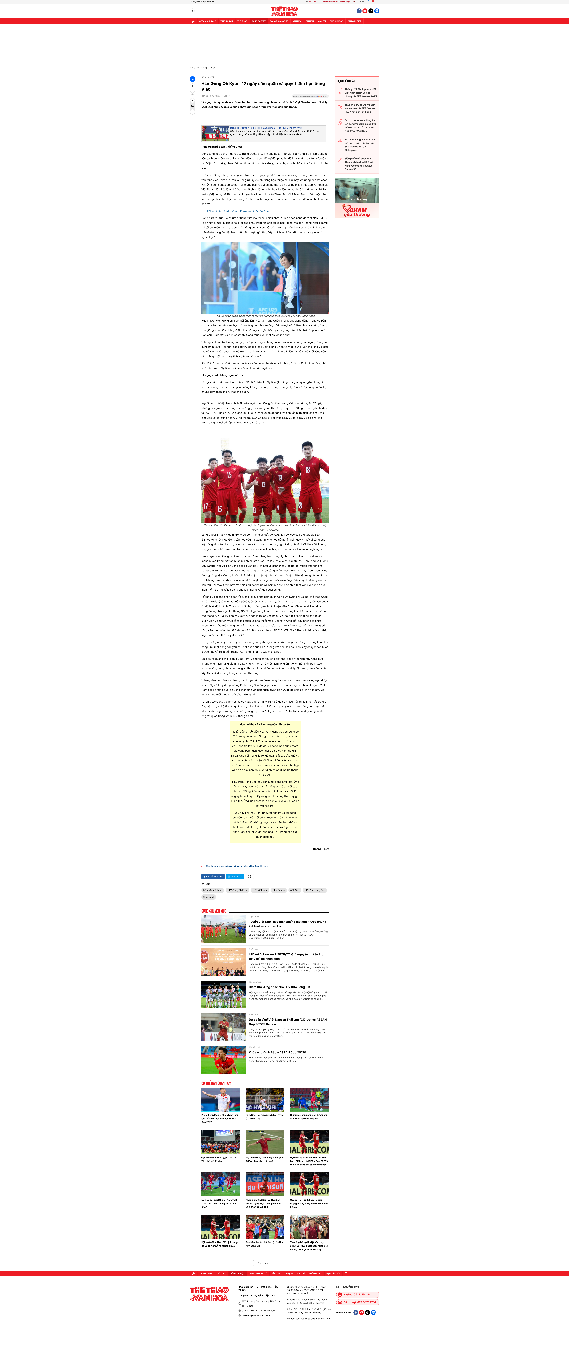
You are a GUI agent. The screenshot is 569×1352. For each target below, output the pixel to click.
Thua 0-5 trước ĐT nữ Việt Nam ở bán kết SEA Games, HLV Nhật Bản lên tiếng (360, 108)
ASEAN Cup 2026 (207, 21)
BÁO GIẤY (312, 2)
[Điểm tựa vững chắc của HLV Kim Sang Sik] (223, 995)
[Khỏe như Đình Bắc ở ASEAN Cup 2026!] (223, 1060)
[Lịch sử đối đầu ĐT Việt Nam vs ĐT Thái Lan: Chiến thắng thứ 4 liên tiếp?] (220, 1184)
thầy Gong (208, 897)
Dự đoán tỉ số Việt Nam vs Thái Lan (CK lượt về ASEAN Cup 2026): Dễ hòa (288, 1022)
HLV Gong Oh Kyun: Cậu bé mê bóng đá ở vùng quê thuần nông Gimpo (238, 211)
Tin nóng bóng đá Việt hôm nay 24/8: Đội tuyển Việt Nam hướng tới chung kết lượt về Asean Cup (309, 1246)
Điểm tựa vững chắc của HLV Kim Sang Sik (279, 987)
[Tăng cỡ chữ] (192, 100)
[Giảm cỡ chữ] (192, 111)
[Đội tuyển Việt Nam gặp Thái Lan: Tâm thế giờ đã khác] (220, 1142)
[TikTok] (378, 2)
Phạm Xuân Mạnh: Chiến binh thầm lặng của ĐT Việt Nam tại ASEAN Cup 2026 (220, 1119)
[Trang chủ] (193, 21)
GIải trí (322, 21)
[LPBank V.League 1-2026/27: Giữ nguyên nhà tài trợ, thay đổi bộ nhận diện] (223, 962)
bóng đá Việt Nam (212, 890)
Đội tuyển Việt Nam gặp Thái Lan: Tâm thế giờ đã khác (219, 1159)
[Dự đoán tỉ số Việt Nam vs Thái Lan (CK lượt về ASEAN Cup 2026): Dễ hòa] (223, 1027)
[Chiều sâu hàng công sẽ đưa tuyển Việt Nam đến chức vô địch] (309, 1100)
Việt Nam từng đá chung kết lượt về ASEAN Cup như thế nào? (265, 1159)
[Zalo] (376, 10)
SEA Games (279, 890)
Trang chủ (194, 68)
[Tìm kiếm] (192, 11)
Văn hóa (297, 21)
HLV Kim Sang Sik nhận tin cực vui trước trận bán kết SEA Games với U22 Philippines (360, 145)
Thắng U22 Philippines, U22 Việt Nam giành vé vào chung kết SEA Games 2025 (361, 93)
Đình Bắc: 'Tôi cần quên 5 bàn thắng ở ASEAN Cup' (265, 1117)
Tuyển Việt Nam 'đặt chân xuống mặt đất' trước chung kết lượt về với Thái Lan (287, 924)
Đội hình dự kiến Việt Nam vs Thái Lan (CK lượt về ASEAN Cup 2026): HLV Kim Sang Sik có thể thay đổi (309, 1161)
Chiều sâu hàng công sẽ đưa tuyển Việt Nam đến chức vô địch (308, 1117)
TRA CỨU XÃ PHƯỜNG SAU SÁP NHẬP (336, 2)
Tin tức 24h (226, 21)
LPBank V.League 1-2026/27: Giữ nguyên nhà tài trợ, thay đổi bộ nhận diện (286, 957)
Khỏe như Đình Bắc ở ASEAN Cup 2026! (277, 1052)
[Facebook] (368, 2)
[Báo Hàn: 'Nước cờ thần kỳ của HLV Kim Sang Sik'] (265, 1227)
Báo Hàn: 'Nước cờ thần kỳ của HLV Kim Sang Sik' (265, 1244)
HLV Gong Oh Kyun (237, 890)
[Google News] (310, 97)
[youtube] (364, 10)
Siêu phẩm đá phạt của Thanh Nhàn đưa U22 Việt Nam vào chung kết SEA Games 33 (359, 164)
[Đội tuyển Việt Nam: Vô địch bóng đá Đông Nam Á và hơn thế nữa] (220, 1227)
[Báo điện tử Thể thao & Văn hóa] (284, 11)
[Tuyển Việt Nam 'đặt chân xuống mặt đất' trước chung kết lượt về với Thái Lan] (223, 929)
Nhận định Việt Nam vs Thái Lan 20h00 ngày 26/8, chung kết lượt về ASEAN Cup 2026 (264, 1203)
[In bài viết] (192, 93)
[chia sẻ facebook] (192, 86)
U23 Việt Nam (260, 890)
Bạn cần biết (354, 21)
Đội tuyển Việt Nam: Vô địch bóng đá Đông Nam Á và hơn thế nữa (219, 1244)
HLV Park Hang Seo (315, 890)
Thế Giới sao (336, 21)
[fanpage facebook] (359, 10)
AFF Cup (294, 890)
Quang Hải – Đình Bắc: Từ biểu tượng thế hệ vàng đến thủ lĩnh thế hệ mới (309, 1203)
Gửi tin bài (360, 2)
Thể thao (242, 21)
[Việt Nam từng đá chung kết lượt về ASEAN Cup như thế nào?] (265, 1142)
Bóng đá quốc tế (279, 21)
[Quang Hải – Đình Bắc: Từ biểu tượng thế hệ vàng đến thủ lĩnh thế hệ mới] (309, 1184)
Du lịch (310, 21)
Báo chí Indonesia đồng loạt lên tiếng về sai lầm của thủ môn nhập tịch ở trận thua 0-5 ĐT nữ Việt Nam (361, 125)
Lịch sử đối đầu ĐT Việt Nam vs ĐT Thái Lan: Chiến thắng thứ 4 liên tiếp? (220, 1203)
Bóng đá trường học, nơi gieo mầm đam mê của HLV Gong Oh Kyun (266, 128)
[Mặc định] (192, 106)
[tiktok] (370, 10)
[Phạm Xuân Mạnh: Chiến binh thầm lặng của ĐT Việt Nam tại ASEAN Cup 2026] (220, 1100)
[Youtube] (373, 2)
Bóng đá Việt (259, 21)
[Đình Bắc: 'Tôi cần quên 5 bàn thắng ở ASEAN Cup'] (265, 1100)
